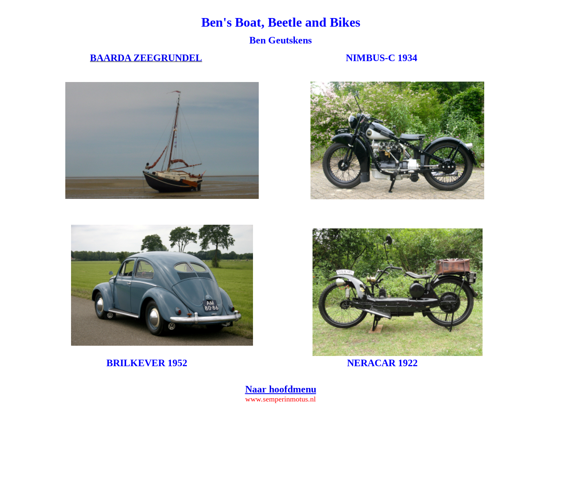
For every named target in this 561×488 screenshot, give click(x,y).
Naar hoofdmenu (280, 389)
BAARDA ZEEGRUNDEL (146, 57)
